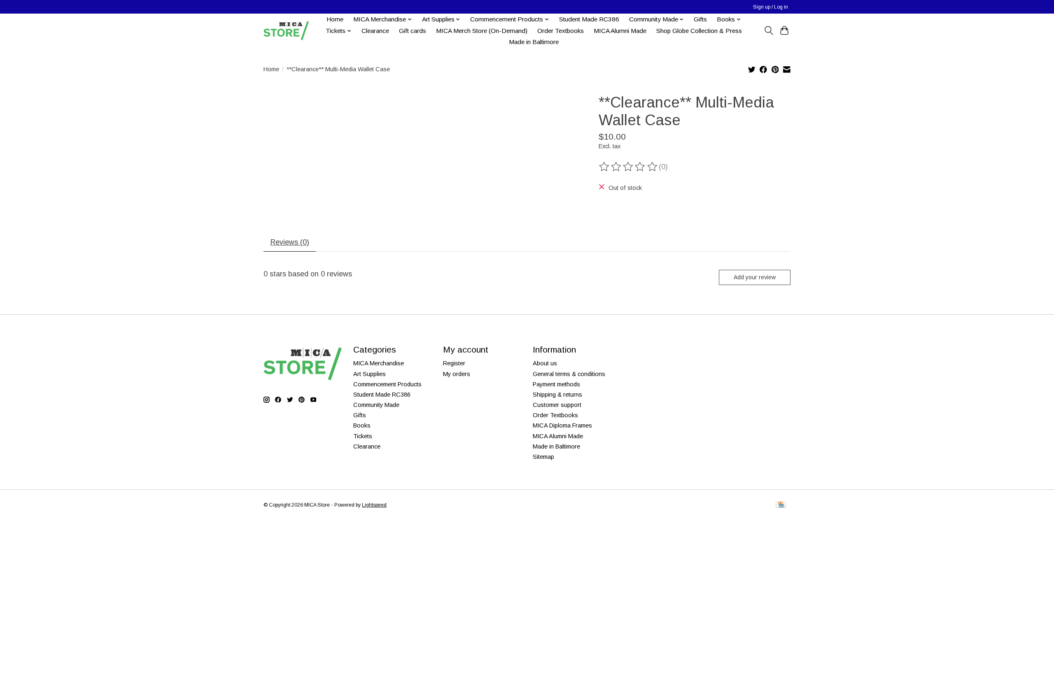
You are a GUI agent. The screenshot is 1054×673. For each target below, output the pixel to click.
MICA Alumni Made (620, 30)
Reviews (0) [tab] (289, 242)
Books (362, 425)
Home (334, 19)
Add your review (755, 277)
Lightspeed (374, 505)
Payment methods (556, 384)
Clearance (375, 30)
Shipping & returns (557, 394)
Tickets (362, 436)
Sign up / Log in (770, 7)
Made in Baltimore (534, 41)
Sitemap (543, 456)
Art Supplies (369, 374)
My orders (456, 374)
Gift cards (412, 30)
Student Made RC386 (589, 19)
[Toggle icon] (768, 30)
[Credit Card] (781, 505)
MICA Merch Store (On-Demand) (481, 30)
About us (545, 363)
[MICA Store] (286, 30)
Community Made (376, 405)
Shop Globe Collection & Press (699, 30)
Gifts (700, 19)
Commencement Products (387, 384)
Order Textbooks (560, 30)
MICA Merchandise (378, 363)
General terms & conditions (569, 374)
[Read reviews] (629, 166)
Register (454, 363)
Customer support (557, 405)
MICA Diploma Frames (562, 425)
